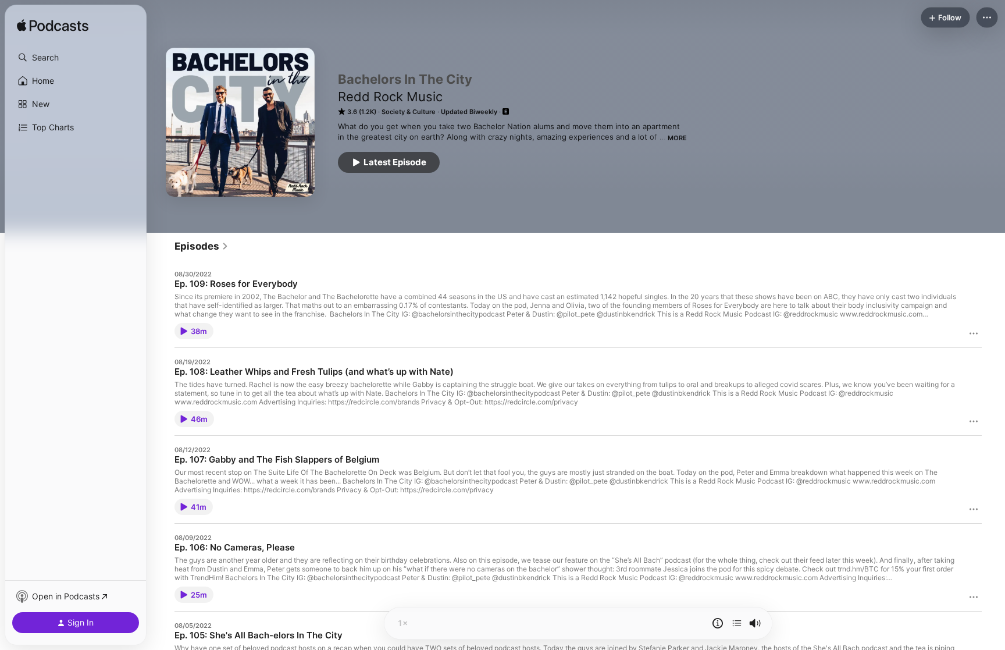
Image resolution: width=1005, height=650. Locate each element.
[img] (52, 26)
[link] (201, 246)
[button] (75, 58)
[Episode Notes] (718, 623)
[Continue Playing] (737, 623)
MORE (677, 138)
